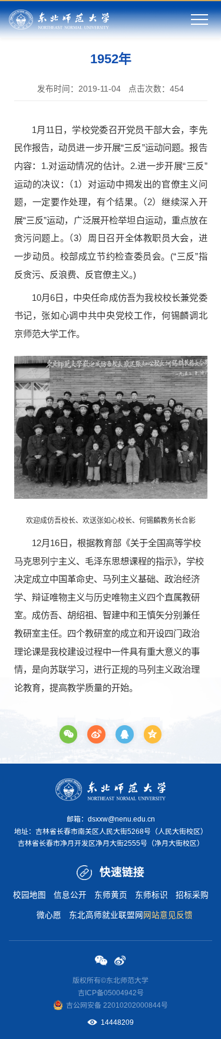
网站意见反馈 (168, 915)
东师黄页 (110, 895)
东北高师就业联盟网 (106, 915)
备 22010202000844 (127, 1005)
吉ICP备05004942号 (111, 993)
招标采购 (192, 895)
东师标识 (151, 895)
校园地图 (29, 895)
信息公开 (70, 895)
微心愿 (49, 915)
